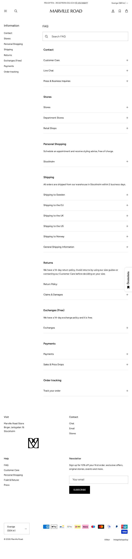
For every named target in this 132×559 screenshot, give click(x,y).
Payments (9, 66)
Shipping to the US (53, 226)
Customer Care (51, 60)
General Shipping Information (58, 246)
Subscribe (79, 489)
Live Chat (48, 70)
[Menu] (7, 10)
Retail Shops (50, 128)
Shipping (8, 49)
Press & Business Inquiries (56, 81)
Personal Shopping (13, 44)
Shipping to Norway (53, 236)
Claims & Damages (53, 294)
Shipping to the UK (53, 215)
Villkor (107, 540)
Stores (7, 38)
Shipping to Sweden (54, 194)
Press (6, 485)
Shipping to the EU (53, 205)
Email (72, 428)
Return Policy (50, 284)
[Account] (112, 11)
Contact (8, 33)
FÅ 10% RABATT (81, 3)
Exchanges (49, 327)
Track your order (52, 390)
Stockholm (49, 161)
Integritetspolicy (120, 540)
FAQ (6, 465)
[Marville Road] (66, 11)
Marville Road (17, 539)
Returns (8, 55)
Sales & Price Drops (53, 364)
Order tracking (11, 71)
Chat (71, 423)
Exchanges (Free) (13, 60)
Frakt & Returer (11, 480)
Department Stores (53, 117)
